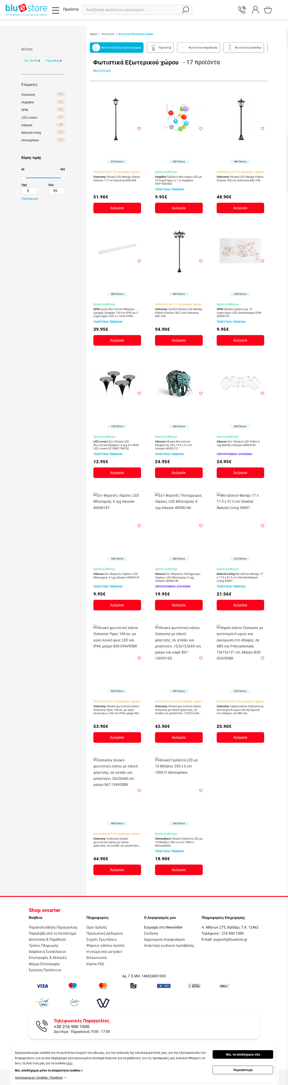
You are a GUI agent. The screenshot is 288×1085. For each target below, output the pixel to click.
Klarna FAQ (95, 964)
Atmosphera (41, 140)
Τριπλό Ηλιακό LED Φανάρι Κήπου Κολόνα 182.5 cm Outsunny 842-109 (178, 312)
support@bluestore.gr (230, 939)
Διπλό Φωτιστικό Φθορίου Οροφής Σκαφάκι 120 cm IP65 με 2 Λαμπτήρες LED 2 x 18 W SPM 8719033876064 (115, 312)
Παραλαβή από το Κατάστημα (52, 933)
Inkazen (41, 125)
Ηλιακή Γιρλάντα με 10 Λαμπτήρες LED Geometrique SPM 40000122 (239, 312)
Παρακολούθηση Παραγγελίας (53, 927)
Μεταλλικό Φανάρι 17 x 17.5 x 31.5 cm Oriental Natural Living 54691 (240, 577)
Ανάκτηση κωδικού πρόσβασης (169, 945)
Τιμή (24, 185)
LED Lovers (41, 117)
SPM (41, 110)
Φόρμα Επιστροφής (44, 964)
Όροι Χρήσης (96, 927)
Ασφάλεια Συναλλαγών (47, 951)
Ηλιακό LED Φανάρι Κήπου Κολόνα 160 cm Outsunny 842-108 (240, 178)
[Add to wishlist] (139, 129)
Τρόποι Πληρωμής (44, 945)
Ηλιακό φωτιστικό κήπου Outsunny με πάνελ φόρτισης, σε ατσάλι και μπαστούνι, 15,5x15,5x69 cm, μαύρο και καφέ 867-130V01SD (178, 710)
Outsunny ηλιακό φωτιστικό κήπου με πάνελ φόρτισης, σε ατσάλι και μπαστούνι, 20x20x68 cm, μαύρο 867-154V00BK (116, 842)
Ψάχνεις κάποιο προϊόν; (105, 945)
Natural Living (41, 132)
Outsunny (41, 94)
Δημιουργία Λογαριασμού (164, 939)
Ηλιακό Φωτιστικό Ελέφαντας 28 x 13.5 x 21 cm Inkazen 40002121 (173, 445)
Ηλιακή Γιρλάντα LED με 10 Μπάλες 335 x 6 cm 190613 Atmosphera (178, 842)
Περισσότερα (243, 1070)
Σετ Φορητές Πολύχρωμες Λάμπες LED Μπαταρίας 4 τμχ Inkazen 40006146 (177, 577)
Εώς (51, 185)
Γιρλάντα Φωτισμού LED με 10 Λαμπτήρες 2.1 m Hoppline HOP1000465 (178, 180)
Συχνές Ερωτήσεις (101, 939)
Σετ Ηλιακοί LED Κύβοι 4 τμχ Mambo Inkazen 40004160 (238, 443)
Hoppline (41, 102)
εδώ (69, 1063)
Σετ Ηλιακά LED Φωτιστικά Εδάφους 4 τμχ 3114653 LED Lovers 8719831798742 (116, 445)
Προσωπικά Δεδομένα (104, 933)
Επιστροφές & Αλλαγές (48, 958)
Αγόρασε (117, 208)
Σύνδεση (151, 933)
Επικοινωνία (96, 958)
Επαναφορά (30, 198)
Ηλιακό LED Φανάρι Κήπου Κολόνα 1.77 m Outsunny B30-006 (116, 178)
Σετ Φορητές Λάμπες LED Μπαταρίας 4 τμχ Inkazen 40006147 (116, 575)
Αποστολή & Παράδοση (47, 939)
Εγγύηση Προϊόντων (45, 970)
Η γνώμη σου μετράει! (104, 951)
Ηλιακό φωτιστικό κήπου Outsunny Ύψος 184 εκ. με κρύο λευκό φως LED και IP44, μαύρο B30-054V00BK (117, 710)
